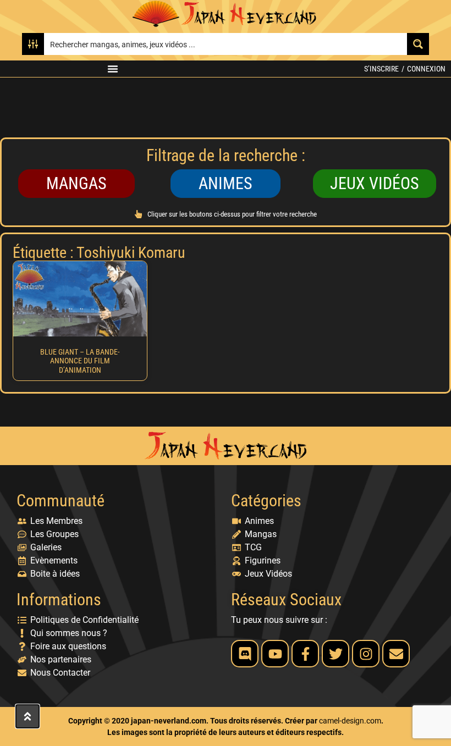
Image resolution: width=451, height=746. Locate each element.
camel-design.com (350, 720)
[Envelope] (396, 653)
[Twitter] (335, 653)
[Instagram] (366, 653)
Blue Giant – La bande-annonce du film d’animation (79, 361)
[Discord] (244, 653)
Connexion (426, 68)
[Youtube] (275, 653)
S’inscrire (381, 68)
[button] (113, 68)
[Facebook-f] (305, 653)
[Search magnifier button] (418, 44)
